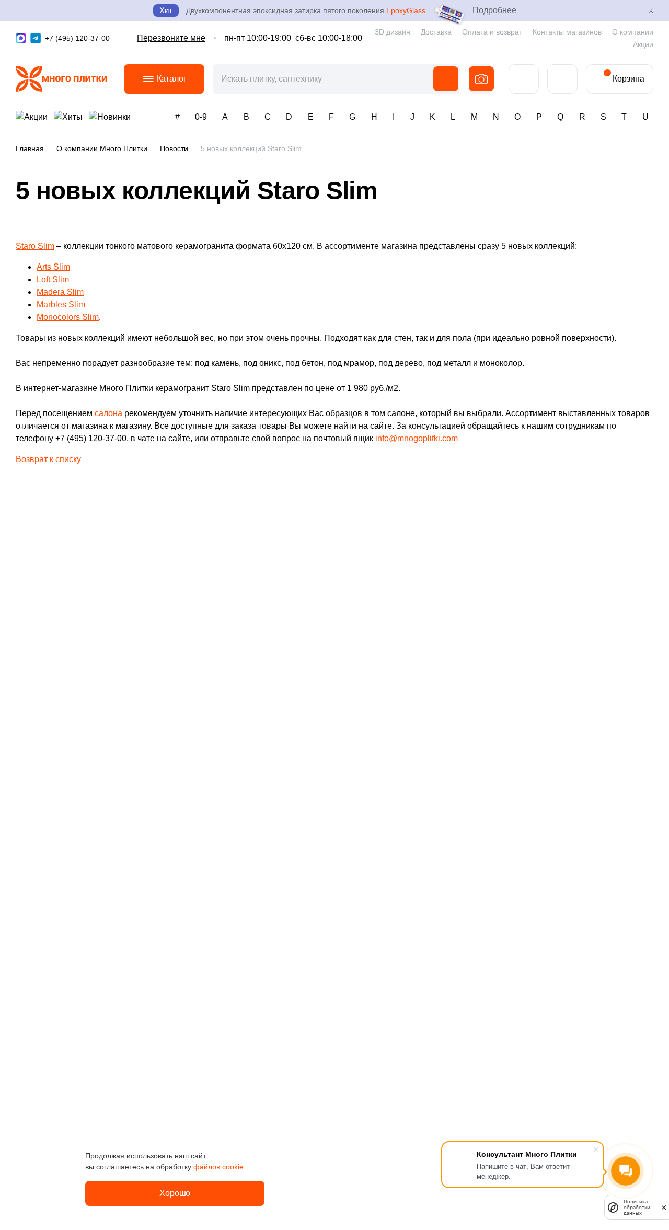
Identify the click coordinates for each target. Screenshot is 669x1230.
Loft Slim (53, 279)
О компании (632, 32)
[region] (334, 151)
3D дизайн (392, 32)
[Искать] (445, 78)
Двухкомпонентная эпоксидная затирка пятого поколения (305, 10)
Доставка (436, 32)
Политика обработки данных (637, 1207)
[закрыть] (664, 1207)
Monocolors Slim (68, 317)
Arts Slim (53, 266)
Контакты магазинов (567, 32)
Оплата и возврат (492, 32)
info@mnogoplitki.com (416, 438)
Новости (174, 148)
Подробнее (494, 10)
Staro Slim (35, 246)
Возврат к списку (48, 459)
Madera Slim (60, 292)
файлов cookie (218, 1167)
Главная (30, 148)
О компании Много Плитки (101, 148)
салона (108, 413)
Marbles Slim (61, 304)
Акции (643, 44)
